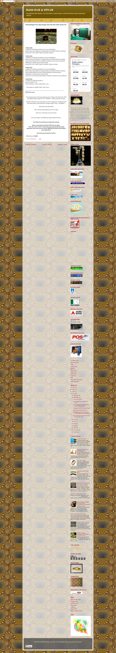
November (76, 397)
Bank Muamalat (74, 362)
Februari (76, 430)
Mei (75, 423)
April (75, 425)
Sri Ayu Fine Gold (81, 438)
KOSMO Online (74, 603)
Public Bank (73, 374)
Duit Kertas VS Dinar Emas (80, 410)
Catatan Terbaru (30, 144)
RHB (72, 377)
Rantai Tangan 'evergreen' (83, 522)
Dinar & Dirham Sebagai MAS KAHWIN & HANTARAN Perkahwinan (83, 503)
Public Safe (73, 375)
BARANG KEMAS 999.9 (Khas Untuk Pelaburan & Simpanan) (81, 413)
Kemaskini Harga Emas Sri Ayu (78, 493)
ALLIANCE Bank (75, 360)
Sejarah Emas (46, 20)
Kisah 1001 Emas (35, 20)
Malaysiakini (74, 605)
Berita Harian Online (76, 599)
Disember (76, 395)
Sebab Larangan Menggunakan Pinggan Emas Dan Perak (83, 534)
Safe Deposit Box (75, 381)
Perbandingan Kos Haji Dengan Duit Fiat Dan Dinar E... (81, 405)
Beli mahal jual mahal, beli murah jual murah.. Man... (81, 416)
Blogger (80, 641)
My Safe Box (74, 370)
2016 (73, 387)
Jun (75, 421)
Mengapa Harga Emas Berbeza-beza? (82, 450)
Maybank (73, 368)
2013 (73, 389)
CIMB (72, 364)
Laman (27, 20)
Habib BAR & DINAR (39, 10)
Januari (76, 432)
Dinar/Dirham (77, 20)
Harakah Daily (74, 601)
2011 (73, 393)
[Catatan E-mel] (40, 139)
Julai (75, 419)
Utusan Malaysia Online (76, 610)
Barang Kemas (87, 20)
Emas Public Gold (57, 20)
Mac (75, 427)
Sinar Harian (74, 609)
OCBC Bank (74, 372)
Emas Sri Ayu (67, 20)
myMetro (73, 607)
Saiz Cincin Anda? (77, 399)
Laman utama (47, 144)
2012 (73, 391)
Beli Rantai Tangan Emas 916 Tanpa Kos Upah (83, 483)
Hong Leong (74, 366)
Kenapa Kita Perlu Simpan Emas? (81, 408)
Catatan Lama (62, 144)
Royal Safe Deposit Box (76, 379)
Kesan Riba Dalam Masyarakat (78, 514)
